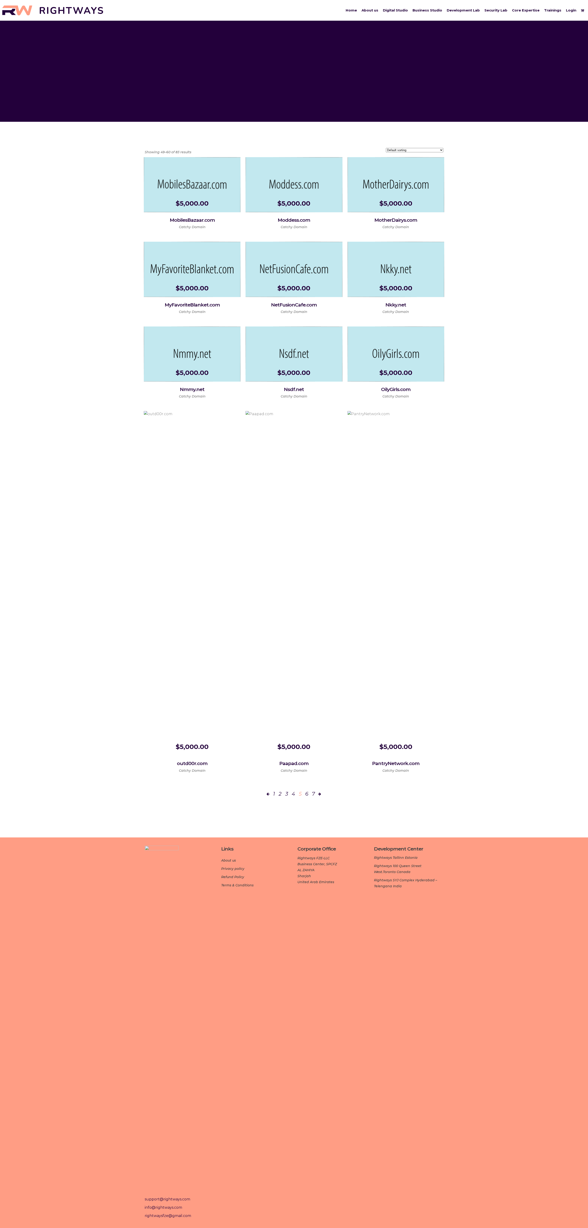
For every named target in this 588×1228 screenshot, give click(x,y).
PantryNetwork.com (395, 763)
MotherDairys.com (395, 220)
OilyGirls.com (395, 389)
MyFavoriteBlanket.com (192, 305)
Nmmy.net (192, 389)
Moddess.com (294, 220)
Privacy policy (232, 869)
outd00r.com (192, 763)
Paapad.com (293, 763)
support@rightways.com (167, 1199)
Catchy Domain (192, 227)
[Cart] (583, 10)
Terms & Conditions (237, 885)
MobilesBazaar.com (192, 220)
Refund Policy (232, 877)
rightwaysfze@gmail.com (168, 1216)
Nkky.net (395, 305)
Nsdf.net (294, 389)
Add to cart (175, 226)
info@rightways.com (163, 1207)
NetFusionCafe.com (294, 305)
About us (228, 860)
